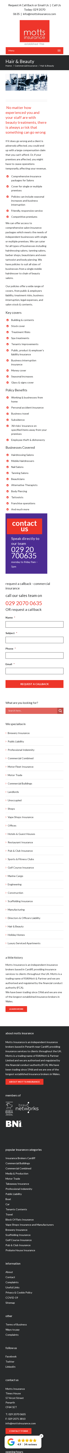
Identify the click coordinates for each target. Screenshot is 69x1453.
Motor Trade (15, 775)
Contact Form (18, 1431)
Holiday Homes (16, 934)
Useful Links (13, 1287)
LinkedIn (10, 1366)
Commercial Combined (20, 758)
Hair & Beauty (16, 926)
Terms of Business (16, 1324)
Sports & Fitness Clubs (21, 859)
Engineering (15, 884)
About (9, 1272)
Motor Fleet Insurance (20, 766)
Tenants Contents (16, 1209)
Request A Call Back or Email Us (28, 5)
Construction (15, 892)
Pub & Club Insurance (20, 850)
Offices (12, 825)
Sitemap (10, 1302)
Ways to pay (13, 1329)
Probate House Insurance (20, 1250)
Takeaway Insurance (17, 1183)
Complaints (12, 1282)
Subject (11, 633)
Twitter (10, 1361)
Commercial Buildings (20, 783)
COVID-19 (12, 1297)
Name (10, 617)
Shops (11, 808)
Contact (10, 1277)
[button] (23, 1442)
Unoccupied (15, 800)
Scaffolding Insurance (20, 901)
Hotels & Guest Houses (21, 833)
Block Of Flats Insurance (20, 1219)
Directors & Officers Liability (24, 918)
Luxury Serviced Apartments (24, 943)
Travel (9, 1214)
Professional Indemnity (21, 749)
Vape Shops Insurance (20, 817)
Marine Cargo (15, 875)
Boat (8, 1199)
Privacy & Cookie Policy (19, 1292)
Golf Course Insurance (21, 867)
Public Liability (16, 741)
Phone (11, 648)
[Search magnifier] (60, 711)
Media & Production (17, 1173)
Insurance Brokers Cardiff (20, 1158)
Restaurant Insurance (20, 842)
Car (8, 1204)
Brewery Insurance (19, 733)
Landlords (13, 791)
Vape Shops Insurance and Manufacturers (30, 1224)
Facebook (11, 1356)
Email (10, 664)
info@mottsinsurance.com (39, 14)
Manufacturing (16, 909)
